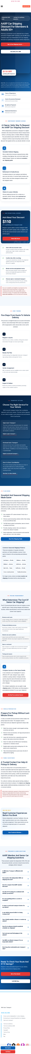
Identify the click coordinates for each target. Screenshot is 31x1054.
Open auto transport (8, 1020)
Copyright (5, 1030)
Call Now (8, 1051)
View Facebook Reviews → (15, 832)
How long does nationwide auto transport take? (13, 947)
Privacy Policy (6, 1028)
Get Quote (8, 1048)
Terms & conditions (8, 1023)
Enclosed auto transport (9, 1018)
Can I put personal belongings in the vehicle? (12, 934)
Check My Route (15, 238)
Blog (4, 1034)
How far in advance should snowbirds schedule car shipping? (12, 927)
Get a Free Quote (15, 974)
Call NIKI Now (15, 981)
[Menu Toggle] (2, 6)
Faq (4, 1036)
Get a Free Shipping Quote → (15, 44)
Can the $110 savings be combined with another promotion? (13, 892)
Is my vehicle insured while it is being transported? (12, 913)
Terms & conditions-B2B (9, 1025)
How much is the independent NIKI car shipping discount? (12, 878)
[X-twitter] (13, 1045)
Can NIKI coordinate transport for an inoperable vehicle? (12, 940)
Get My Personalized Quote (15, 695)
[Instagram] (18, 1045)
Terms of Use (6, 1032)
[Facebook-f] (9, 1045)
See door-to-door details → (10, 473)
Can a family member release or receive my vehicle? (14, 920)
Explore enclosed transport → (11, 453)
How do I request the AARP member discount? (12, 885)
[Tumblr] (23, 1045)
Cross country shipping (8, 1016)
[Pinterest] (27, 1045)
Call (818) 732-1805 (15, 51)
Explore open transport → (10, 433)
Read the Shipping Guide (15, 539)
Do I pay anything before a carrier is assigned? (12, 899)
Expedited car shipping (20, 1018)
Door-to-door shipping (19, 1016)
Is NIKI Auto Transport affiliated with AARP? (12, 871)
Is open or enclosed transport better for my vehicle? (13, 906)
